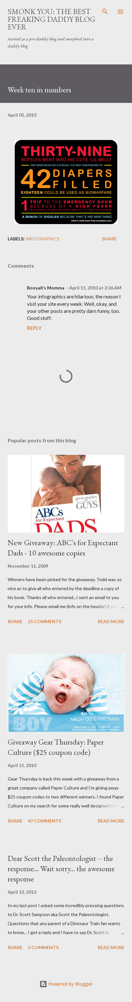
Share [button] (109, 238)
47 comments (44, 820)
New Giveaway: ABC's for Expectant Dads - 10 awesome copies (63, 548)
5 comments (43, 947)
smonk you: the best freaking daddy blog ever (51, 19)
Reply (34, 328)
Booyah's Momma (45, 287)
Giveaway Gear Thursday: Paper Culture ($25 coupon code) (56, 747)
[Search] (105, 11)
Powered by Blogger (70, 984)
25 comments (44, 621)
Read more (111, 621)
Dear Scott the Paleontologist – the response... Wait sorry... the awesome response (61, 868)
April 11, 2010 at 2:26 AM (95, 287)
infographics (43, 238)
